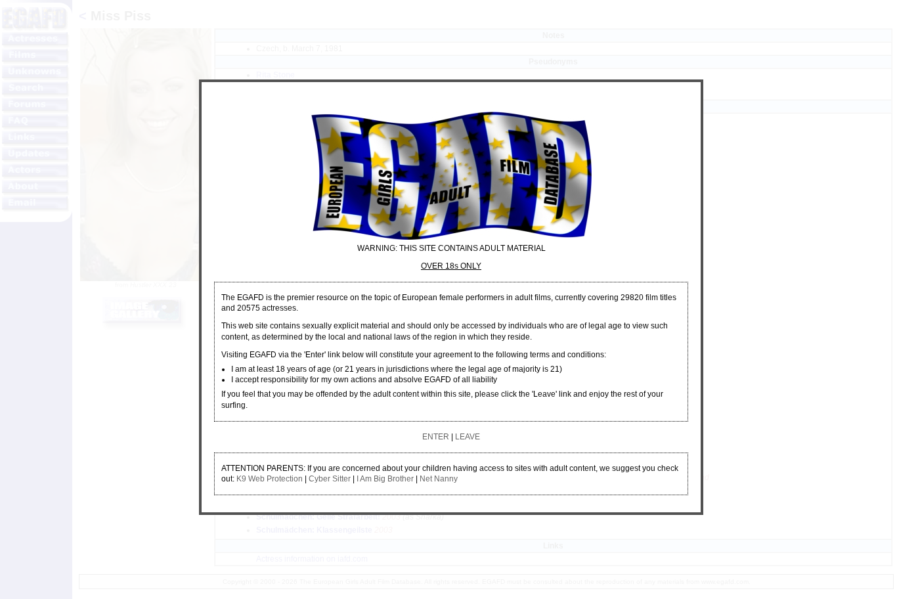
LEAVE (467, 436)
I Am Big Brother (385, 478)
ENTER (435, 436)
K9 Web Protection (269, 478)
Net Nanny (439, 478)
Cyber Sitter (330, 478)
